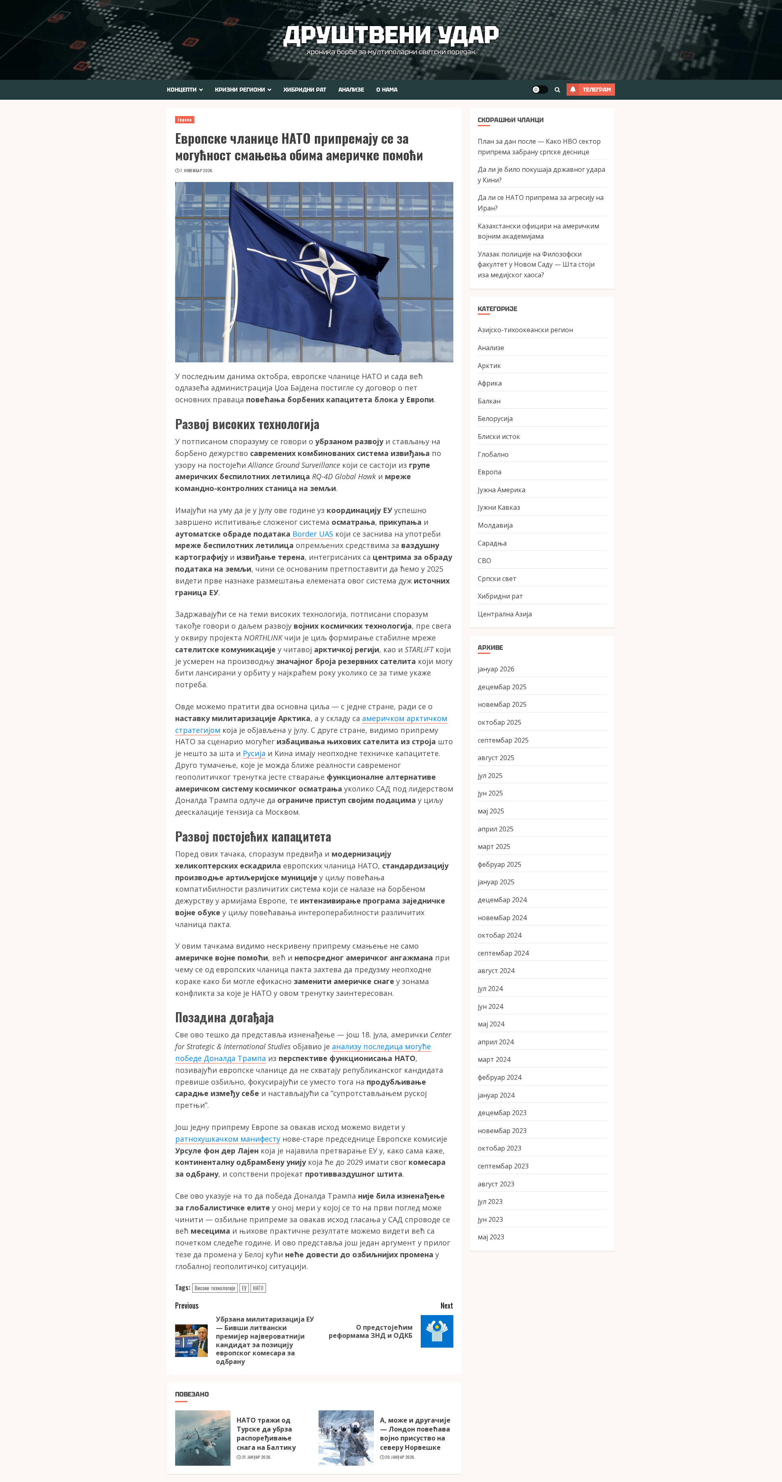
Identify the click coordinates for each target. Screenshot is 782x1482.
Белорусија (495, 418)
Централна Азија (505, 613)
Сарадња (492, 542)
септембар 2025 (503, 739)
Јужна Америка (501, 489)
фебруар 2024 (499, 1076)
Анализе (351, 89)
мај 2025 (491, 810)
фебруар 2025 (499, 863)
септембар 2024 (503, 952)
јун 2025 (490, 793)
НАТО (258, 1288)
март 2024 (494, 1059)
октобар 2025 (499, 721)
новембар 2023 (502, 1130)
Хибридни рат (304, 89)
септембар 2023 (503, 1165)
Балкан (489, 400)
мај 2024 (491, 1023)
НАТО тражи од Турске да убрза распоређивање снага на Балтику (266, 1434)
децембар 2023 (502, 1112)
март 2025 (494, 846)
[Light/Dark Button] (540, 90)
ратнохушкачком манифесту (227, 1139)
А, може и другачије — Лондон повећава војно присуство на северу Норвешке (415, 1434)
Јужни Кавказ (499, 507)
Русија (254, 753)
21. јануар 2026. (256, 1457)
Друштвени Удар (391, 34)
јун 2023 (490, 1219)
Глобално (493, 453)
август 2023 (496, 1183)
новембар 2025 (502, 704)
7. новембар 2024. (196, 170)
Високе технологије (215, 1288)
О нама (387, 89)
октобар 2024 (499, 935)
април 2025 (496, 828)
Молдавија (495, 524)
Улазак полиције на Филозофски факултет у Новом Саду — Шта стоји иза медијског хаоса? (536, 264)
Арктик (489, 365)
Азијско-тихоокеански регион (525, 329)
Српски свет (497, 578)
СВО (484, 560)
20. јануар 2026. (400, 1457)
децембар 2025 (502, 686)
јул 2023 (490, 1201)
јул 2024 (490, 988)
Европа (185, 119)
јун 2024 (490, 1006)
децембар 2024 (502, 899)
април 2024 (496, 1041)
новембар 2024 (502, 917)
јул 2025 (490, 775)
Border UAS (311, 534)
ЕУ (244, 1288)
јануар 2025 (496, 881)
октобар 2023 (499, 1148)
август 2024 (496, 970)
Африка (490, 383)
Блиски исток (499, 436)
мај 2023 (491, 1236)
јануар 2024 (496, 1094)
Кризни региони (240, 89)
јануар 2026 (496, 668)
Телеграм (597, 89)
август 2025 (496, 757)
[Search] (557, 90)
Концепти (182, 89)
